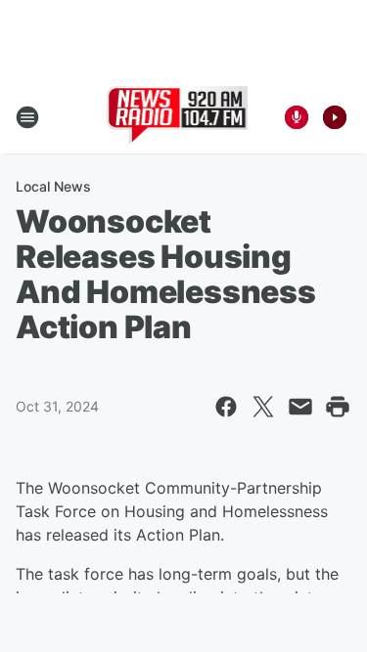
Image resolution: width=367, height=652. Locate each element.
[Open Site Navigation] (27, 117)
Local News (53, 186)
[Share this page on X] (263, 406)
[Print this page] (337, 406)
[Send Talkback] (296, 117)
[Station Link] (178, 117)
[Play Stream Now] (334, 117)
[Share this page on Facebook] (226, 406)
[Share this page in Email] (300, 406)
